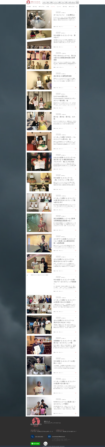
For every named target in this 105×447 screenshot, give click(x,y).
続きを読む (71, 6)
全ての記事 (29, 6)
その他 (47, 6)
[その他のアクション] (76, 12)
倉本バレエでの (41, 6)
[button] (76, 6)
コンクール (53, 6)
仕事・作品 (35, 6)
